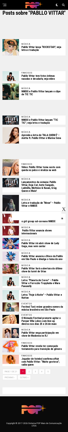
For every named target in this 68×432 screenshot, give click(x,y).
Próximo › (10, 377)
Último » (24, 377)
